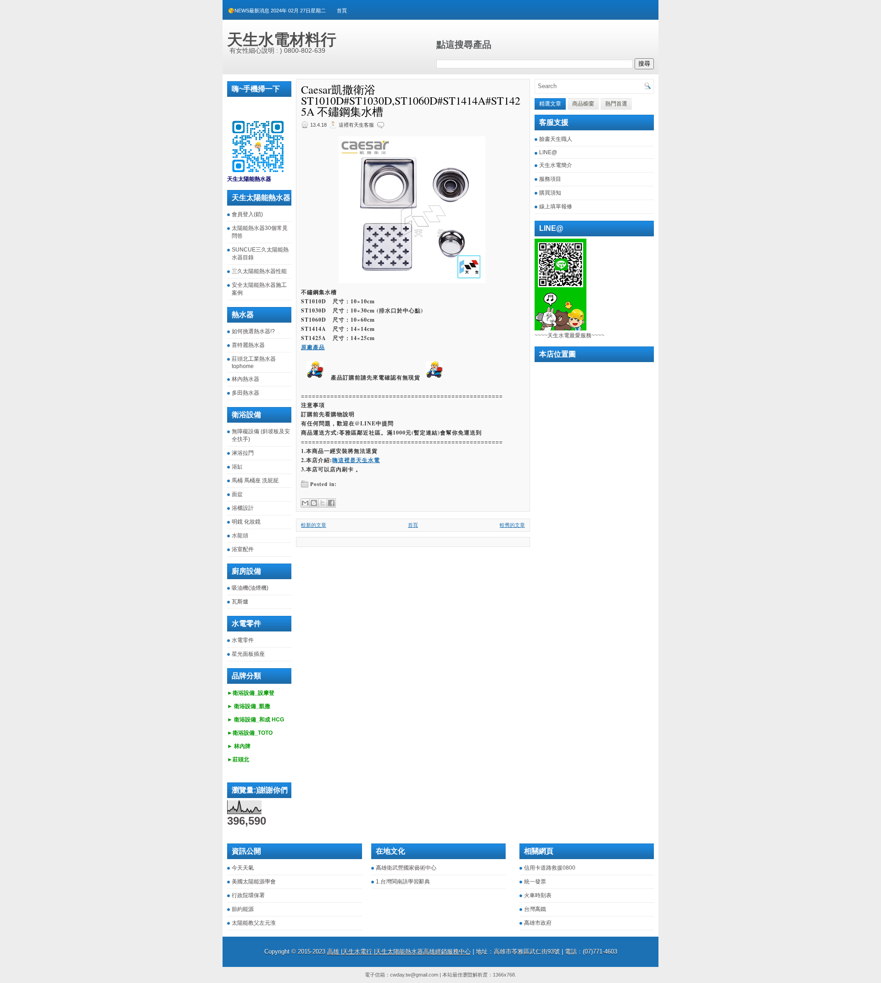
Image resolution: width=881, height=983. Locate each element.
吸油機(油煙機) (250, 588)
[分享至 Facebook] (331, 503)
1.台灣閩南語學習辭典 (403, 881)
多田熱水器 (245, 393)
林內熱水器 (245, 379)
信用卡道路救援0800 (549, 868)
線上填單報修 (555, 206)
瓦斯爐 (240, 601)
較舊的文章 (512, 525)
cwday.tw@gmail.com (414, 974)
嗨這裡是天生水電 (356, 460)
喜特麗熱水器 (248, 345)
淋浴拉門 (243, 453)
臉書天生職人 (555, 139)
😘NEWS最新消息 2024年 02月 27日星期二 (277, 10)
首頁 (342, 10)
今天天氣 (243, 868)
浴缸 (237, 467)
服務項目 (550, 179)
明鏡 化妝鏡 (246, 522)
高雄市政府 (538, 923)
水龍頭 (240, 535)
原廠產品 (313, 347)
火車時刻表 (538, 895)
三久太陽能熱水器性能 (259, 271)
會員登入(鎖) (247, 214)
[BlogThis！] (313, 503)
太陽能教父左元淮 (254, 923)
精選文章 (550, 104)
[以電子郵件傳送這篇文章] (305, 503)
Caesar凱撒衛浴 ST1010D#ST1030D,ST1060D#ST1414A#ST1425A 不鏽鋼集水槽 (410, 100)
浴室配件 (243, 549)
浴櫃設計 (243, 508)
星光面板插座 (248, 654)
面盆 (237, 494)
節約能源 (243, 909)
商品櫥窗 (583, 104)
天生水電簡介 (555, 165)
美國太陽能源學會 (254, 881)
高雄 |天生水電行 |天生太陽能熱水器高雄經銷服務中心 (399, 951)
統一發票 (535, 881)
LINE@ (548, 152)
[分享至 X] (322, 503)
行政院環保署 (248, 895)
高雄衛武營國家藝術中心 (406, 868)
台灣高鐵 (535, 909)
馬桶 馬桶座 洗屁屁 (255, 480)
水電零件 (243, 640)
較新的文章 (313, 525)
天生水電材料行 (281, 39)
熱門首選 (616, 104)
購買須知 (550, 193)
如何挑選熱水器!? (253, 331)
